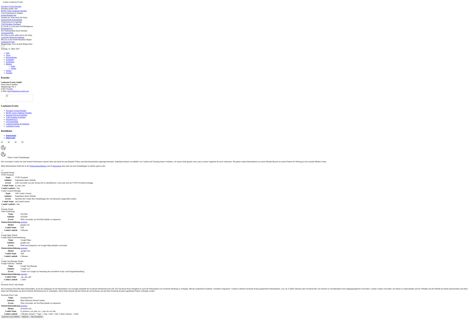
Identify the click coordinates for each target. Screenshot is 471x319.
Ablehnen (25, 317)
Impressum (10, 138)
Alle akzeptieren (36, 317)
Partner (8, 71)
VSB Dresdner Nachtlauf (11, 24)
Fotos (13, 66)
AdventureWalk (7, 33)
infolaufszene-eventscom (18, 91)
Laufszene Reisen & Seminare (12, 37)
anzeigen (23, 222)
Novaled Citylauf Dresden (11, 6)
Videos (13, 68)
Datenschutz (11, 136)
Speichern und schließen (11, 317)
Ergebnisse (10, 62)
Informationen (11, 57)
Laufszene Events (8, 42)
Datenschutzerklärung (38, 166)
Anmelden (10, 60)
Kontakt (9, 73)
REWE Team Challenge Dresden (14, 11)
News (8, 55)
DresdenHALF (7, 28)
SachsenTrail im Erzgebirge (11, 20)
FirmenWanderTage (8, 15)
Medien (9, 64)
